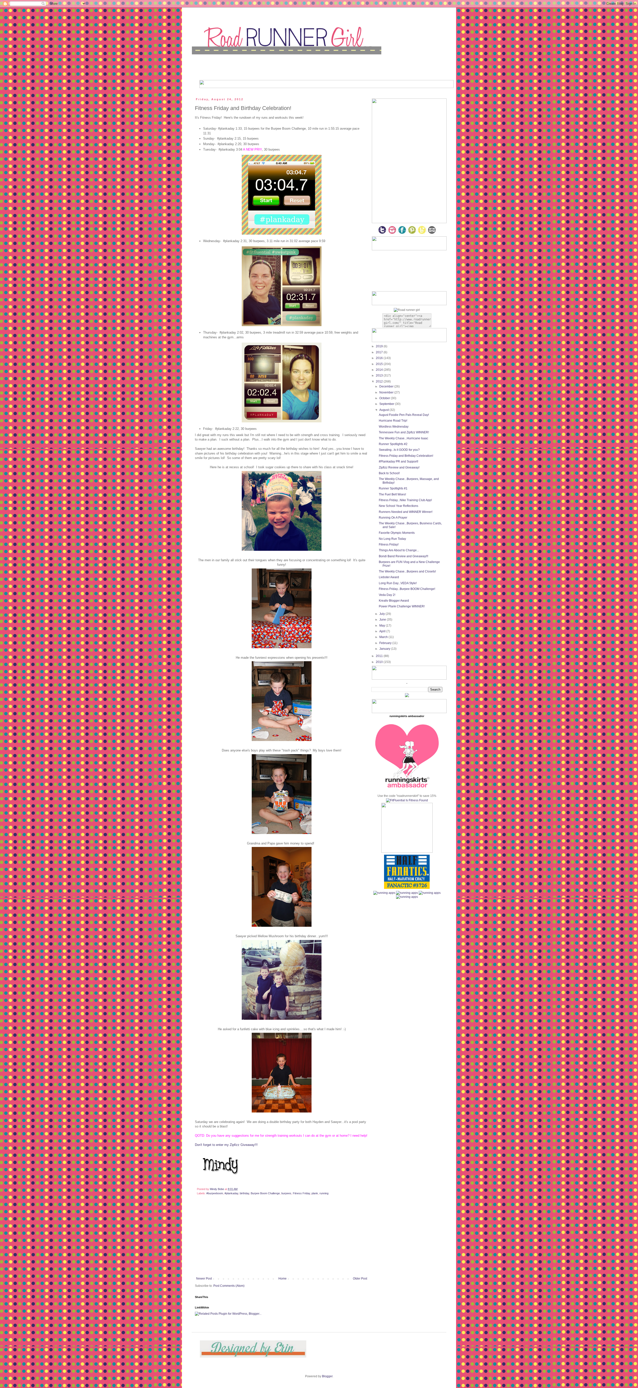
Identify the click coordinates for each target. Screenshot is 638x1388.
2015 (380, 364)
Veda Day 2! (387, 595)
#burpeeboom (214, 1193)
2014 (380, 369)
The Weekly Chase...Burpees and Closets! (407, 571)
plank (315, 1193)
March (384, 637)
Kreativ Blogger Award (394, 600)
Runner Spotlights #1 (393, 488)
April (382, 631)
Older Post (360, 1278)
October (385, 398)
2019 (380, 346)
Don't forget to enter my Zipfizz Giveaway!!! (226, 1145)
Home (282, 1278)
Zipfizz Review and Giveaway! (399, 467)
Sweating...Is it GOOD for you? (399, 450)
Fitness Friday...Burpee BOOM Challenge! (407, 589)
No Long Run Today (392, 539)
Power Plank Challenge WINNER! (402, 606)
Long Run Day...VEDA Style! (398, 583)
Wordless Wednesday (393, 426)
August (384, 410)
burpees (286, 1193)
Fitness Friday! (389, 544)
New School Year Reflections (398, 506)
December (386, 386)
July (382, 614)
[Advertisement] (281, 1239)
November (386, 392)
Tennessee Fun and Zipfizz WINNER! (404, 432)
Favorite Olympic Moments (397, 533)
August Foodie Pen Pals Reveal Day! (404, 415)
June (383, 619)
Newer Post (204, 1278)
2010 (380, 662)
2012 (380, 381)
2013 (380, 375)
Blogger (327, 1376)
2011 (380, 656)
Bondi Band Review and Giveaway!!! (403, 556)
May (382, 625)
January (385, 648)
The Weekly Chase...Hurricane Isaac (403, 438)
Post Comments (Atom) (228, 1286)
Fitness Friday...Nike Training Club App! (405, 500)
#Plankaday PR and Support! (398, 461)
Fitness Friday (301, 1193)
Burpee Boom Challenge (265, 1193)
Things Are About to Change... (399, 550)
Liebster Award (389, 577)
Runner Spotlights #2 (393, 444)
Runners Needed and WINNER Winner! (405, 512)
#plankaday (231, 1193)
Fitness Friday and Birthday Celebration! (406, 456)
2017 (380, 352)
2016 (380, 358)
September (387, 404)
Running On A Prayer (393, 517)
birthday (244, 1193)
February (385, 643)
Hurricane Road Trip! (393, 420)
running (323, 1193)
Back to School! (389, 473)
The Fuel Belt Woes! (392, 494)
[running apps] (384, 893)
